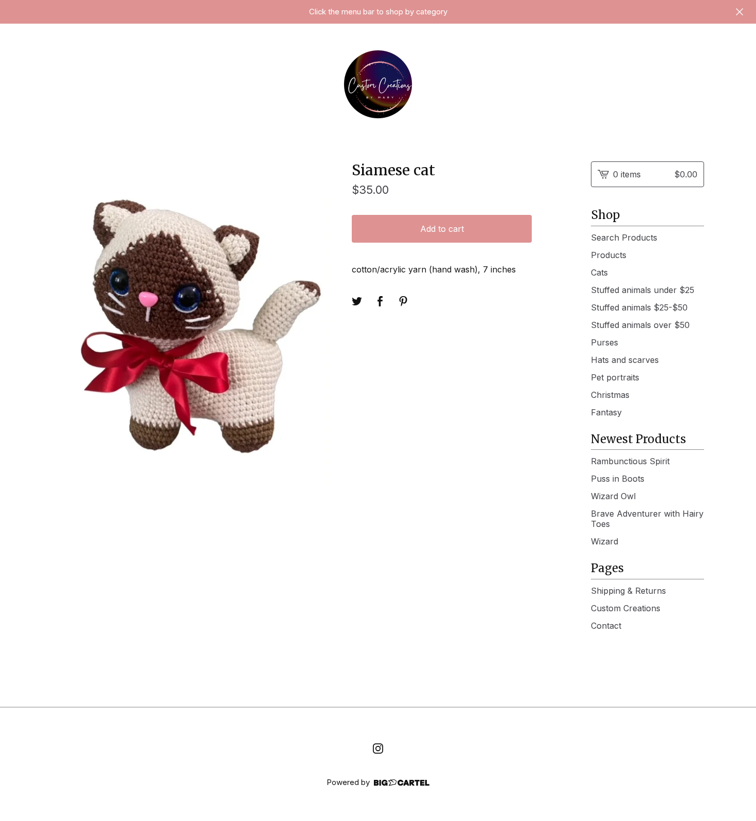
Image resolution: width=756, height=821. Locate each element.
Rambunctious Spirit (630, 461)
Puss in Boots (617, 478)
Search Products (624, 237)
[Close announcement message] (739, 12)
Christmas (610, 395)
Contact (606, 626)
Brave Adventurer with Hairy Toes (647, 518)
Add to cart (442, 229)
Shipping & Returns (628, 591)
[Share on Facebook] (380, 301)
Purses (604, 342)
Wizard (604, 541)
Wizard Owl (613, 496)
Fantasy (606, 412)
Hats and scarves (625, 360)
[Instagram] (378, 748)
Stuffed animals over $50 (640, 325)
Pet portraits (615, 377)
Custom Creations (625, 608)
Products (608, 255)
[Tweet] (357, 301)
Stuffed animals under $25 (642, 290)
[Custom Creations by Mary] (378, 84)
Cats (599, 272)
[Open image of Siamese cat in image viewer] (191, 322)
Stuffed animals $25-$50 (639, 307)
